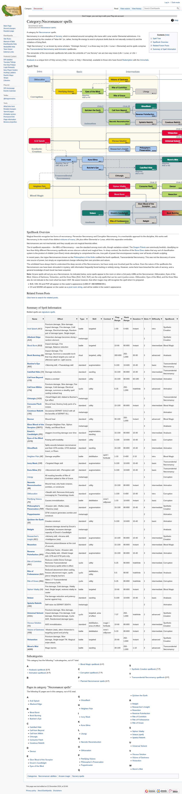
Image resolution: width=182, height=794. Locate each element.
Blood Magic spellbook (89, 664)
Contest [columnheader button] (107, 319)
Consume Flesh (34, 404)
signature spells (48, 312)
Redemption (127, 60)
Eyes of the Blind (35, 438)
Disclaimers (57, 791)
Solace (30, 598)
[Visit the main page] (11, 10)
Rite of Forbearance (140, 720)
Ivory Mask (32, 463)
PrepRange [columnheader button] (117, 318)
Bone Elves (139, 250)
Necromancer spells (48, 27)
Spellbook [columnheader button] (169, 319)
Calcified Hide (33, 372)
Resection (32, 545)
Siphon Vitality (33, 589)
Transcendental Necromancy (42, 49)
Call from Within (34, 387)
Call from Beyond (35, 377)
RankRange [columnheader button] (127, 318)
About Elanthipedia (45, 791)
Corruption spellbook (89, 673)
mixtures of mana (67, 239)
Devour (30, 419)
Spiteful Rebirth (34, 603)
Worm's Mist (32, 646)
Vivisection (32, 639)
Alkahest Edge (34, 337)
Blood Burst (32, 345)
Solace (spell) (138, 734)
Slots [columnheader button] (146, 319)
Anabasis (31, 60)
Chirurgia (31, 398)
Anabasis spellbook (37, 670)
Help (176, 20)
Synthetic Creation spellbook (144, 669)
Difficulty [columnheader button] (156, 319)
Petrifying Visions (34, 499)
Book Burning (33, 355)
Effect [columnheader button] (60, 319)
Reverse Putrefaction (141, 713)
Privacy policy (31, 791)
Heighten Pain (33, 456)
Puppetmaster (33, 514)
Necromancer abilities (47, 776)
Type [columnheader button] (82, 319)
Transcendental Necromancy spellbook (148, 677)
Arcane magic (64, 776)
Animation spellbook (37, 673)
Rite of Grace (33, 581)
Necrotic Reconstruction (91, 742)
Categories (32, 776)
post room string (75, 287)
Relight (30, 529)
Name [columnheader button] (34, 319)
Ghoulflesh (32, 448)
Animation (62, 49)
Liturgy (30, 477)
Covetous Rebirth (35, 411)
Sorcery (59, 36)
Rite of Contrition (34, 561)
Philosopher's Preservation (92, 762)
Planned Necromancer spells (92, 681)
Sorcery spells (78, 776)
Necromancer (44, 32)
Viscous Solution (34, 623)
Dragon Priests (139, 247)
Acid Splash (32, 329)
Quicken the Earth (35, 519)
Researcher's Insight (141, 707)
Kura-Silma (32, 470)
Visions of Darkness (35, 630)
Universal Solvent (35, 613)
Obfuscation (32, 494)
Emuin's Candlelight (38, 763)
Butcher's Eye (33, 364)
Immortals (144, 60)
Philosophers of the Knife (84, 257)
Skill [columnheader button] (94, 319)
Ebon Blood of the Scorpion (41, 760)
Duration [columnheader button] (137, 319)
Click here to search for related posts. (42, 297)
